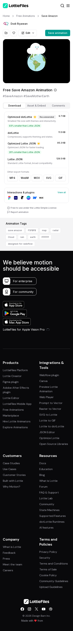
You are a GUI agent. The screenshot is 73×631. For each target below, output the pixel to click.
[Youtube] (43, 609)
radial (55, 230)
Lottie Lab (46, 498)
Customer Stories (14, 475)
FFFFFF (45, 237)
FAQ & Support (49, 492)
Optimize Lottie (49, 438)
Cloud (11, 237)
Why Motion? (11, 486)
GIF (60, 177)
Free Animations (13, 410)
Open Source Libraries (53, 444)
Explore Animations (15, 427)
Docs (42, 463)
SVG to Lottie (48, 415)
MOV (37, 177)
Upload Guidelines (51, 587)
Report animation (20, 212)
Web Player (46, 397)
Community (46, 504)
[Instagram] (29, 609)
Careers (8, 570)
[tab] (15, 105)
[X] (36, 609)
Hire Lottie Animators (16, 421)
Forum (43, 486)
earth (33, 237)
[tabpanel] (36, 164)
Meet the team (12, 564)
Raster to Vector (50, 409)
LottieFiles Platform (15, 370)
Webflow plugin (49, 375)
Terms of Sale (48, 569)
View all (62, 192)
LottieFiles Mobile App (17, 404)
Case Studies (11, 463)
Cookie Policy (48, 575)
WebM (25, 177)
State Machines (49, 510)
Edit (28, 32)
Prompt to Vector (51, 403)
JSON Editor (47, 432)
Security (44, 558)
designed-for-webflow (20, 243)
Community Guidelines (53, 581)
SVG (48, 177)
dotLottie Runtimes (51, 522)
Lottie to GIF (47, 420)
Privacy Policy (48, 552)
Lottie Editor (11, 398)
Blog (42, 475)
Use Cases (9, 469)
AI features (46, 527)
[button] (6, 24)
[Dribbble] (51, 609)
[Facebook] (22, 609)
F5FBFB (32, 230)
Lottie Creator (12, 376)
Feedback (9, 553)
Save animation (57, 32)
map (44, 230)
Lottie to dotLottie (51, 426)
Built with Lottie (13, 481)
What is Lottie (48, 481)
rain (22, 237)
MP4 (12, 177)
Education (46, 469)
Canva (43, 381)
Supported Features (52, 516)
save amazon (15, 230)
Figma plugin (11, 382)
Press (6, 558)
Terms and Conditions (53, 563)
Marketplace (11, 415)
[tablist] (36, 105)
